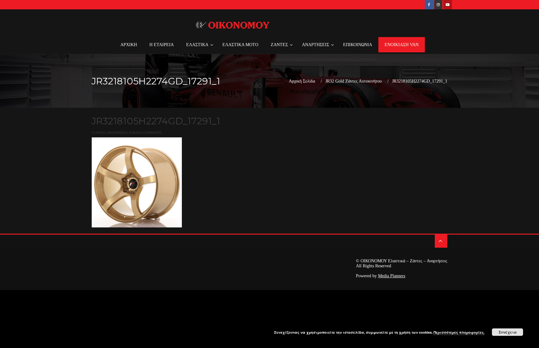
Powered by (380, 276)
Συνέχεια (508, 332)
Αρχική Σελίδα (302, 81)
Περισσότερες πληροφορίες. (459, 332)
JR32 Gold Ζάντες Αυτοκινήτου (353, 81)
